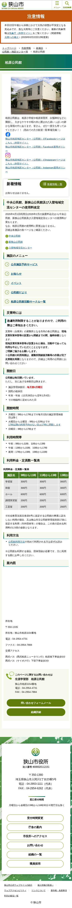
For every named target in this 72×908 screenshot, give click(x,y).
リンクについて (38, 891)
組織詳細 (36, 712)
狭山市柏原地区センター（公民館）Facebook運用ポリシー (35, 148)
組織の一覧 (35, 854)
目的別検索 (67, 7)
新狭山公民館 (16, 242)
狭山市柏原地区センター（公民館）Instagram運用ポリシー (35, 169)
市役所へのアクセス (35, 836)
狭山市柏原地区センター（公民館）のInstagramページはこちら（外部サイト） (35, 161)
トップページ (9, 48)
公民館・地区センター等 (15, 51)
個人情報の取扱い (46, 885)
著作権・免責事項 (59, 891)
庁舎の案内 (35, 827)
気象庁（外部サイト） (21, 33)
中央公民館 (14, 236)
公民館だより (19, 292)
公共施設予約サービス (24, 264)
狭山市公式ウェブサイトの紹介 (18, 885)
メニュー (57, 7)
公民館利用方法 (16, 541)
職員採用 (35, 863)
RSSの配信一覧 (11, 896)
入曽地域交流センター (20, 247)
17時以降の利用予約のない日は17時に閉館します (34, 424)
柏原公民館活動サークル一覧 (28, 301)
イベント (16, 283)
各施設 (39, 48)
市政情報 (26, 48)
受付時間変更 (35, 818)
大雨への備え (12, 37)
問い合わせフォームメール (36, 702)
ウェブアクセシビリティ (15, 891)
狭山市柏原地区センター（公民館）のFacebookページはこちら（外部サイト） (35, 140)
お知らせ (16, 273)
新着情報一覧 (54, 184)
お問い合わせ (35, 845)
